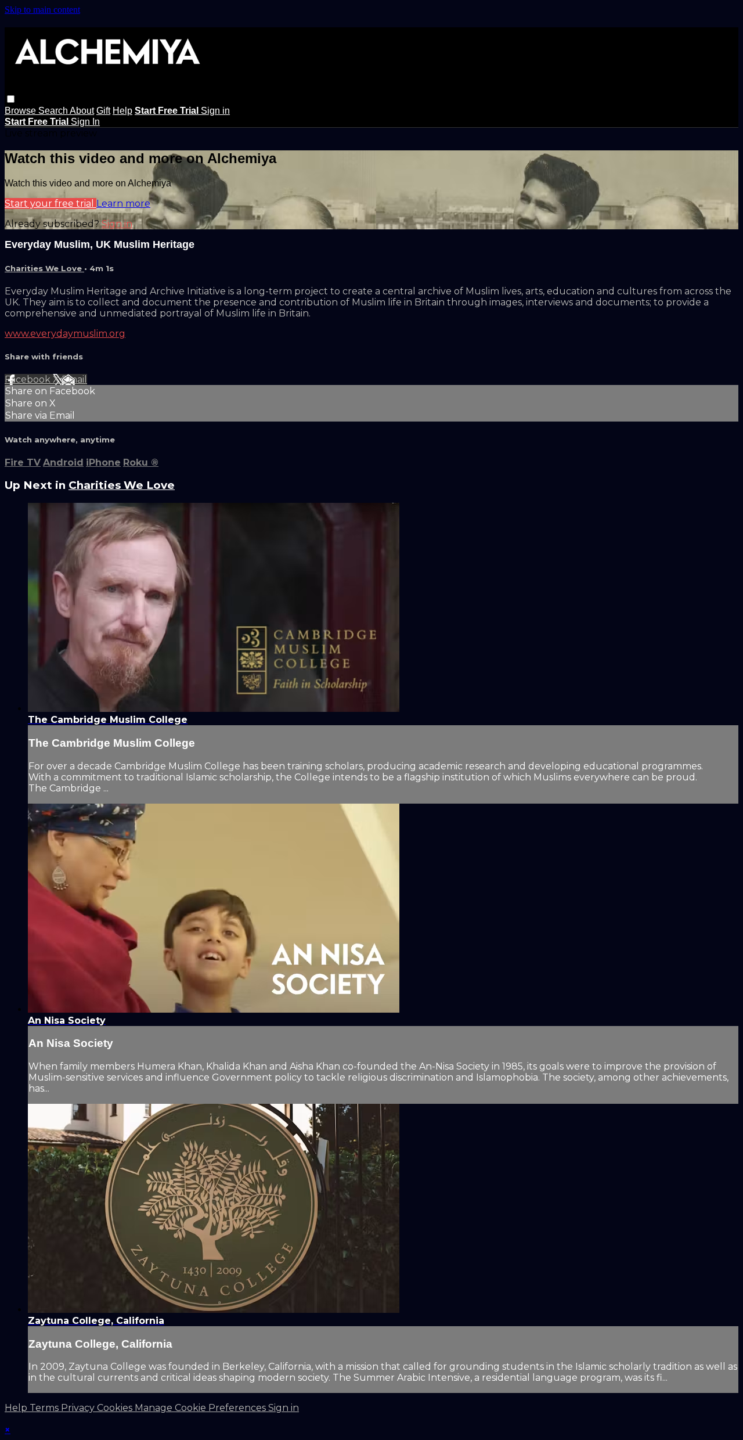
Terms (45, 1407)
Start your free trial (50, 203)
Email (74, 379)
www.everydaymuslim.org (65, 333)
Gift (103, 111)
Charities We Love (44, 268)
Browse (21, 111)
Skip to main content (42, 10)
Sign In (85, 122)
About (82, 111)
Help (122, 111)
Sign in (215, 111)
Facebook (29, 379)
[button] (11, 99)
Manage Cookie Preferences (201, 1407)
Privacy (79, 1407)
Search (54, 111)
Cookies (116, 1407)
